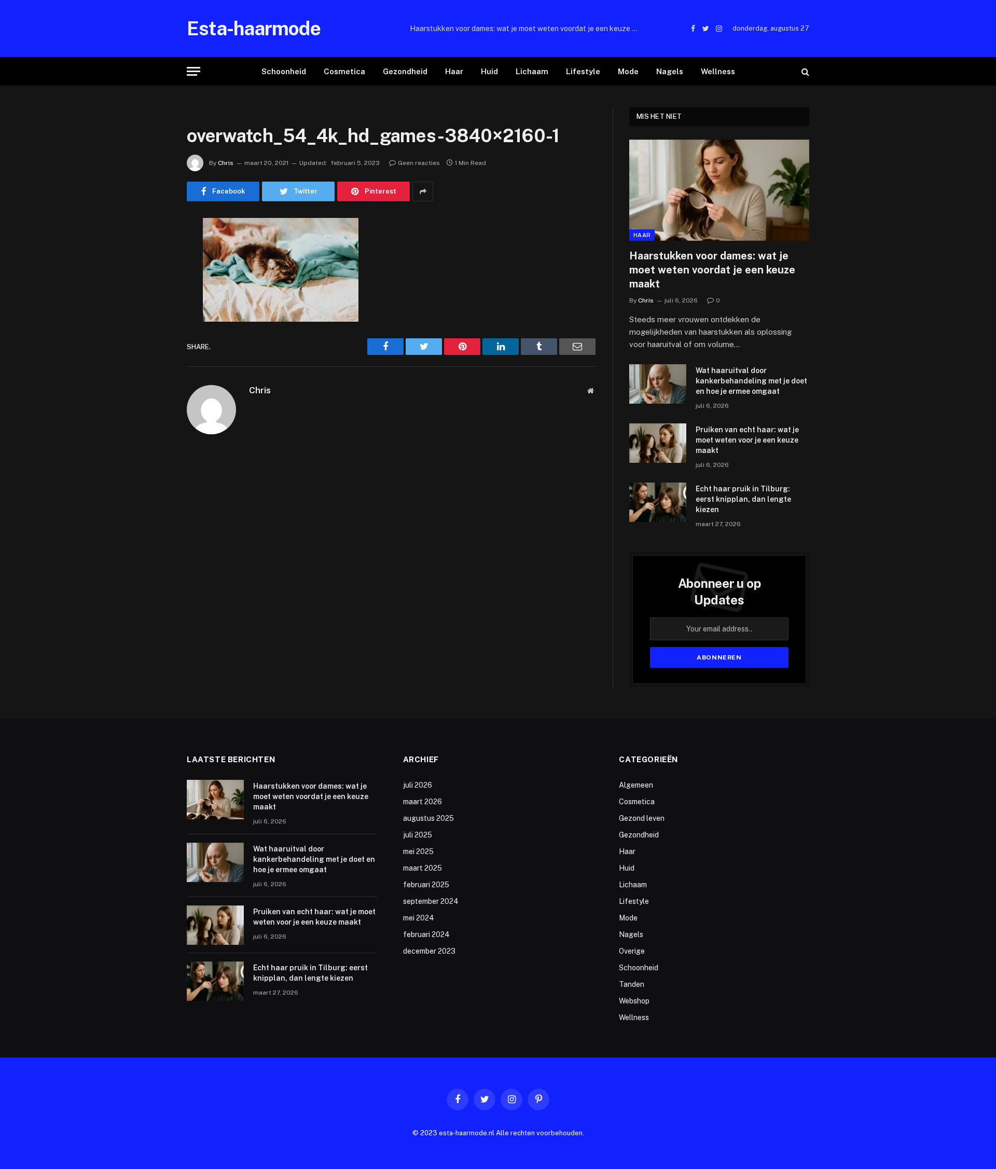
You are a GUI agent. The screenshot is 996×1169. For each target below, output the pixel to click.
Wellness (718, 71)
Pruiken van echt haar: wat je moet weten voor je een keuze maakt (747, 440)
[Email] (150, 358)
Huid (489, 71)
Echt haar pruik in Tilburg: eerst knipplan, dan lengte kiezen (743, 499)
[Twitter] (150, 279)
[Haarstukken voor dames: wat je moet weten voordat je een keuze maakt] (719, 190)
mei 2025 (418, 851)
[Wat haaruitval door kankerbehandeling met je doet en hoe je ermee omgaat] (657, 384)
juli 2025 (417, 835)
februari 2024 (426, 934)
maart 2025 (422, 868)
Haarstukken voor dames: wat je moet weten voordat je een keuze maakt (712, 270)
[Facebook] (150, 252)
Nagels (669, 71)
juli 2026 (417, 785)
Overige (632, 951)
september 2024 (431, 901)
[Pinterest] (150, 332)
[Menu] (193, 71)
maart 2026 (422, 801)
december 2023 (429, 951)
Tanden (631, 984)
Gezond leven (642, 818)
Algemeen (636, 785)
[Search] (804, 71)
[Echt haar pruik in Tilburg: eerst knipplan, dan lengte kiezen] (657, 502)
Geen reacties (419, 163)
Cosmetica (344, 71)
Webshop (634, 1001)
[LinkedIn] (150, 305)
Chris (225, 163)
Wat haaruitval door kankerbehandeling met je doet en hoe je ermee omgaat (526, 28)
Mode (628, 71)
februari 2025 (426, 885)
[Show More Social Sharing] (422, 191)
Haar (454, 71)
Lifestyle (583, 71)
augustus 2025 (428, 818)
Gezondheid (405, 71)
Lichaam (532, 71)
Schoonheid (283, 71)
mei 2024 (418, 918)
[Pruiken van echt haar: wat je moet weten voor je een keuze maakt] (657, 443)
